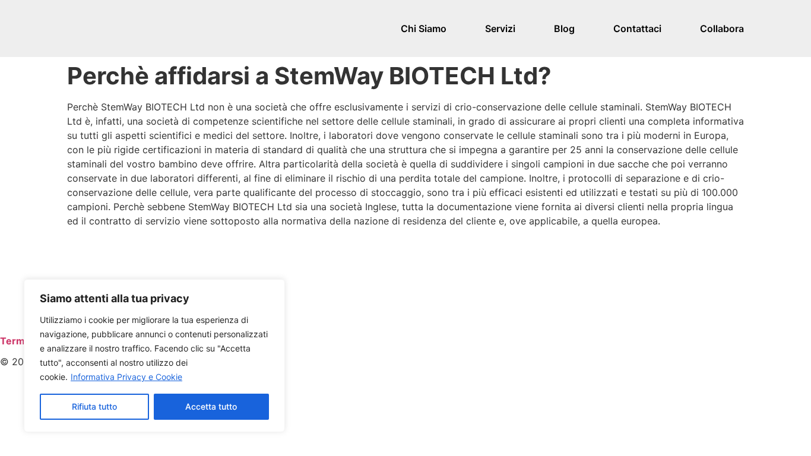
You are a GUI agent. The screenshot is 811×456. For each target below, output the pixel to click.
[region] (154, 355)
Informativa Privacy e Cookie (126, 377)
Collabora (722, 28)
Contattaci (637, 28)
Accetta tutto (211, 406)
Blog (564, 28)
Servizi (500, 28)
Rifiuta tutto (94, 406)
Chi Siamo (423, 28)
